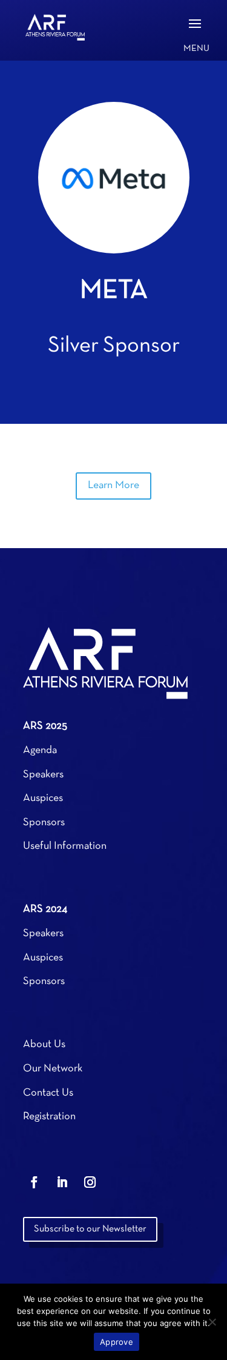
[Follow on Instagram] (90, 1182)
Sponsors (44, 822)
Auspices (43, 798)
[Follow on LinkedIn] (62, 1182)
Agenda (40, 750)
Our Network (52, 1069)
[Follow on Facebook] (34, 1182)
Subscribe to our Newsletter (90, 1229)
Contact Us (48, 1093)
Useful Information (65, 846)
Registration (49, 1116)
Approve (116, 1342)
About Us (44, 1044)
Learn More (113, 485)
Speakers (43, 774)
